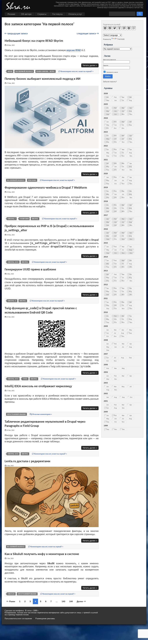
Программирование (16, 414)
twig (25, 379)
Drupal (35, 219)
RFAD (10, 71)
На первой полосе (24, 71)
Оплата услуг (75, 14)
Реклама (32, 180)
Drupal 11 (12, 301)
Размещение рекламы (45, 619)
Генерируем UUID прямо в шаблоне (30, 269)
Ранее (12, 601)
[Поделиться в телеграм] (129, 28)
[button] (140, 14)
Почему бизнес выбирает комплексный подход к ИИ (42, 79)
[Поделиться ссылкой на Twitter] (115, 28)
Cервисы (41, 14)
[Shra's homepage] (19, 6)
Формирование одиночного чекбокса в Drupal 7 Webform (46, 187)
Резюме (11, 14)
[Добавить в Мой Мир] (124, 28)
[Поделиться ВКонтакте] (105, 28)
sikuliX (11, 594)
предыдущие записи (17, 33)
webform (24, 219)
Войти (107, 76)
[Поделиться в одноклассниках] (119, 28)
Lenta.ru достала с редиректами (27, 461)
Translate (121, 39)
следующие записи (86, 33)
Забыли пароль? (110, 82)
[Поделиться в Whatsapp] (134, 28)
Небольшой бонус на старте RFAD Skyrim (34, 41)
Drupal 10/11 (13, 262)
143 (63, 601)
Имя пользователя (109, 59)
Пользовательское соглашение (18, 619)
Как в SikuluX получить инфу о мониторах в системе (42, 554)
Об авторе (26, 14)
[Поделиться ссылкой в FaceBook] (110, 28)
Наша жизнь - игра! (45, 71)
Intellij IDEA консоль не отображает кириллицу (38, 386)
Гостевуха (57, 14)
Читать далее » (90, 65)
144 (71, 601)
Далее (80, 601)
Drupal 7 (12, 219)
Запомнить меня (112, 72)
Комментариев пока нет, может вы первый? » (76, 71)
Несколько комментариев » (42, 414)
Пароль (105, 65)
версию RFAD (73, 50)
